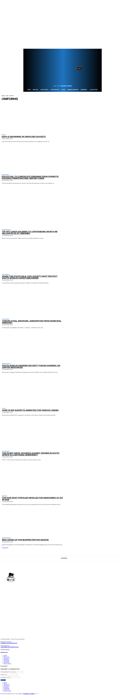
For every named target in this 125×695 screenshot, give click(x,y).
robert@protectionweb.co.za (10, 647)
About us (6, 656)
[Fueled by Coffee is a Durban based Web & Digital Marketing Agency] (38, 693)
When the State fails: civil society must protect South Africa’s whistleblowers (30, 277)
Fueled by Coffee (28, 693)
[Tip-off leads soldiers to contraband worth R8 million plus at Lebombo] (33, 212)
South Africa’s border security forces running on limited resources (31, 366)
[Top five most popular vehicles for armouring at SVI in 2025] (33, 478)
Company (3, 677)
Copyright (6, 662)
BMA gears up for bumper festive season (25, 540)
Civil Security (5, 174)
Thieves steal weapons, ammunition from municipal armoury (31, 322)
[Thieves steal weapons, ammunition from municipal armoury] (33, 301)
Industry (4, 495)
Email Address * (5, 672)
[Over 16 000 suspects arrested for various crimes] (33, 391)
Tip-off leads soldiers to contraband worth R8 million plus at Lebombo (29, 232)
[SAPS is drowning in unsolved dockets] (32, 117)
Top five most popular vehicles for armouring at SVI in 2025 (32, 499)
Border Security (6, 229)
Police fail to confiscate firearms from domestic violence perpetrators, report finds (30, 177)
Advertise (6, 659)
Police (3, 134)
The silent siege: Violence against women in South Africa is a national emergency (30, 454)
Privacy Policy (7, 663)
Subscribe (6, 660)
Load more (5, 547)
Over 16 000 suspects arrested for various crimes (30, 410)
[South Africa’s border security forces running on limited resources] (33, 346)
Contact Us (6, 658)
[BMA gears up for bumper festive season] (33, 520)
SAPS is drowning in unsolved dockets (24, 136)
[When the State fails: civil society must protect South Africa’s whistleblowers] (33, 257)
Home (3, 95)
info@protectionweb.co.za (9, 643)
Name (2, 674)
